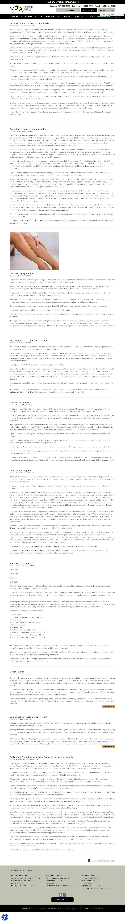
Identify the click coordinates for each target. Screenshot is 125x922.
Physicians (49, 16)
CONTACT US (78, 16)
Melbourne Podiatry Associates (34, 221)
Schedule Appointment (68, 10)
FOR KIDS (38, 16)
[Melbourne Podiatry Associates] (21, 9)
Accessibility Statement (62, 899)
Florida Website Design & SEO (92, 908)
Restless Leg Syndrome (22, 273)
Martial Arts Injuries (19, 403)
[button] (5, 917)
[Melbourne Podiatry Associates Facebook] (60, 895)
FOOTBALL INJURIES (20, 563)
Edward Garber (34, 759)
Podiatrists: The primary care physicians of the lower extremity (41, 757)
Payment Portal (106, 10)
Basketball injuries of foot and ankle (28, 129)
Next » (112, 860)
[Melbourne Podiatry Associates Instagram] (64, 895)
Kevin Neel (31, 25)
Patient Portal (89, 10)
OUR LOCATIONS (63, 16)
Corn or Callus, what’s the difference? (28, 717)
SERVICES (14, 16)
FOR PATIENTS (26, 16)
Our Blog (90, 16)
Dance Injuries (17, 672)
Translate (117, 17)
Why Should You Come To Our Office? (29, 340)
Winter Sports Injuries (21, 470)
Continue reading (108, 706)
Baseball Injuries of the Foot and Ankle (29, 23)
